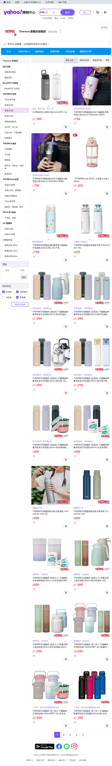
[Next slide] (68, 86)
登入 (85, 12)
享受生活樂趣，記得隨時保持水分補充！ (28, 44)
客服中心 (29, 760)
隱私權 (72, 760)
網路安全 (62, 760)
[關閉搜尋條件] (47, 12)
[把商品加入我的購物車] (66, 127)
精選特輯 (55, 51)
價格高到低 (97, 60)
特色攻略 (70, 51)
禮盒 (56, 18)
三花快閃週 (47, 18)
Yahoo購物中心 (19, 12)
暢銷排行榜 (86, 51)
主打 (8, 51)
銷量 (107, 60)
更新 (76, 754)
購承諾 (104, 27)
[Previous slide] (33, 86)
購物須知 (51, 760)
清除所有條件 (20, 304)
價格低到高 (84, 60)
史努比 (71, 18)
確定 (24, 277)
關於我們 (40, 760)
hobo (63, 18)
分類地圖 (82, 760)
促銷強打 (39, 51)
